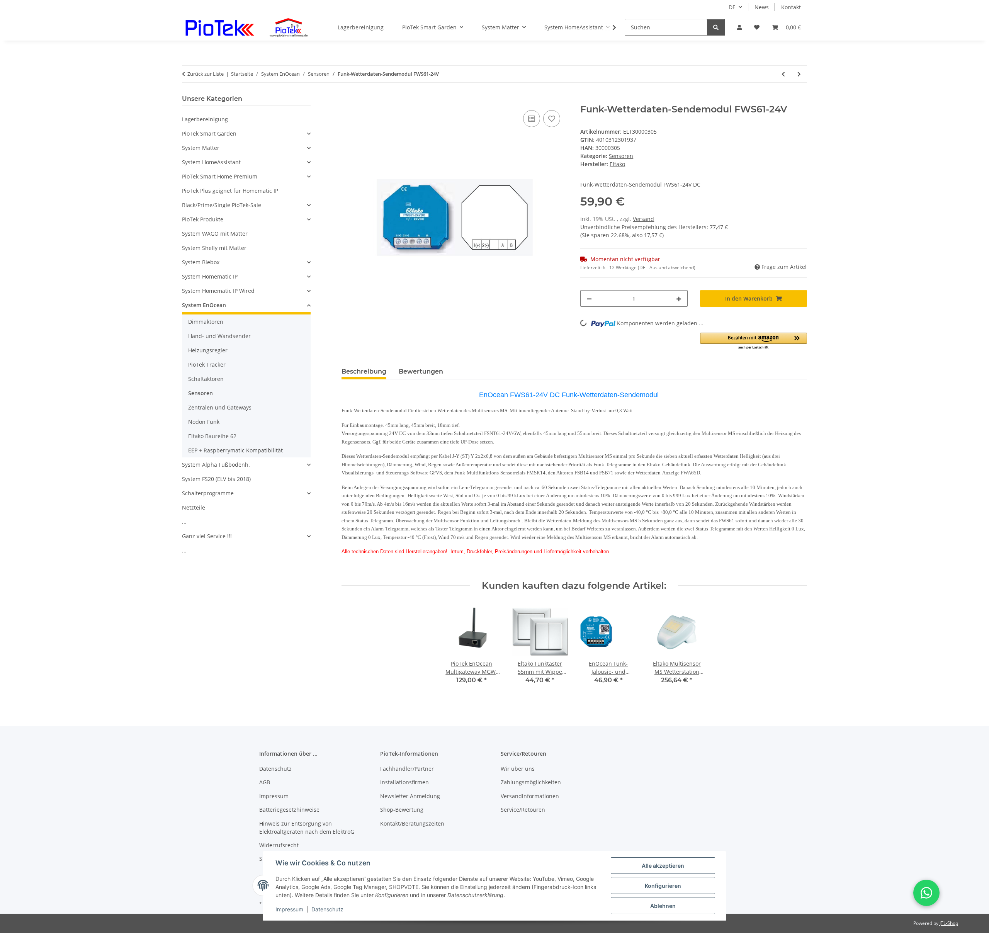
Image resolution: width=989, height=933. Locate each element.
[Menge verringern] (589, 298)
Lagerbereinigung (205, 119)
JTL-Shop (949, 923)
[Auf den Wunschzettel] (551, 118)
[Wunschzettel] (757, 27)
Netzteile (193, 507)
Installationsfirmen (404, 782)
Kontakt (791, 7)
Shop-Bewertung (401, 809)
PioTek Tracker (207, 364)
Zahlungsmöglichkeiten (531, 782)
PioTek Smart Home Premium (219, 176)
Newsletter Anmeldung (410, 796)
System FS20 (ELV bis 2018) (216, 479)
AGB (264, 782)
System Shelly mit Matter (214, 248)
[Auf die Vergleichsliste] (531, 118)
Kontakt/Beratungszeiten (412, 823)
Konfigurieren (663, 885)
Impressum (289, 909)
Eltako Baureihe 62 (212, 436)
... (184, 521)
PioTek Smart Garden (209, 133)
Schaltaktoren (206, 378)
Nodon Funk (203, 421)
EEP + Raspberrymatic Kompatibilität (235, 450)
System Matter (200, 147)
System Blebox (200, 262)
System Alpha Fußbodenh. (216, 464)
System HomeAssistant (211, 162)
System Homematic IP (210, 276)
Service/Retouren (523, 809)
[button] (739, 27)
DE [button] (732, 7)
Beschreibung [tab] (364, 371)
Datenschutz (327, 909)
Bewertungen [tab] (421, 371)
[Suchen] (716, 27)
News (761, 7)
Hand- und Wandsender (219, 336)
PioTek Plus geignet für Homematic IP (230, 190)
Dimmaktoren (205, 321)
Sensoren (621, 156)
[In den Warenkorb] (348, 99)
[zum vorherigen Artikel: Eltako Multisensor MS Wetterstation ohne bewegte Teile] (783, 74)
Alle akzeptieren (663, 865)
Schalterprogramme (208, 493)
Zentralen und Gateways (219, 407)
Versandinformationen (530, 796)
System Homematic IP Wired (218, 290)
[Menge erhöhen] (678, 298)
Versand (643, 219)
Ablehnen (663, 905)
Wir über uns (518, 768)
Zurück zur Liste (205, 73)
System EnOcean (204, 305)
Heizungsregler (208, 350)
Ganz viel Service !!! (207, 536)
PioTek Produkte (202, 219)
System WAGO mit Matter (215, 233)
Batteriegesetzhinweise (289, 809)
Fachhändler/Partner (407, 768)
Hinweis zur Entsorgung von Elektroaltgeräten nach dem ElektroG (306, 827)
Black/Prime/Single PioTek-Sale (221, 205)
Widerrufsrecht (279, 845)
